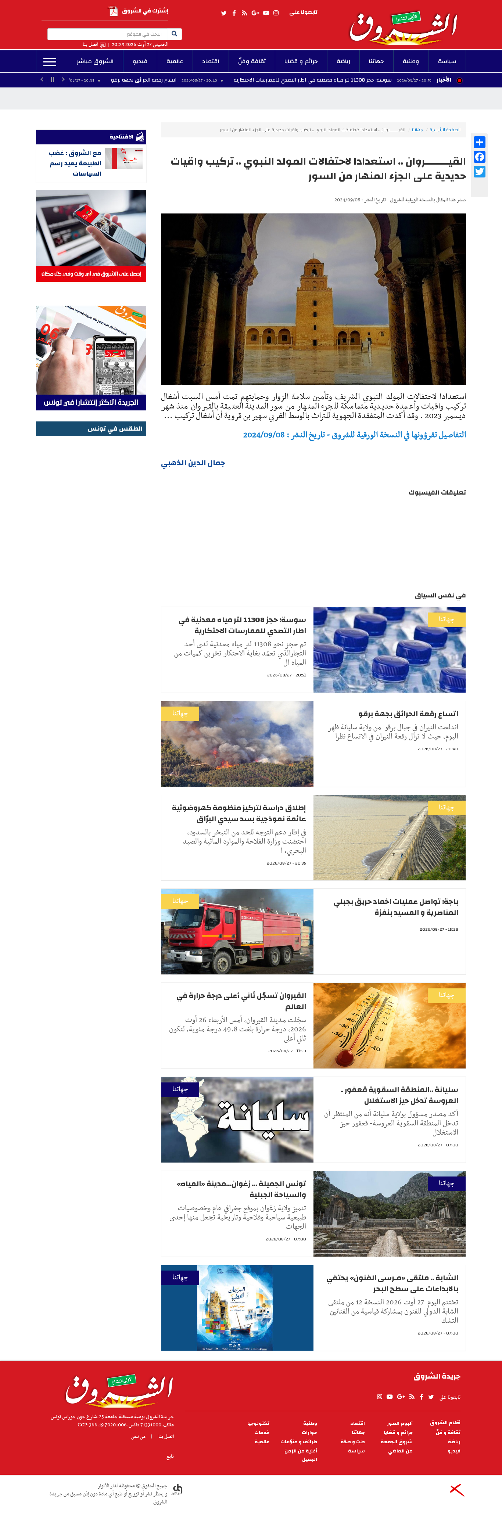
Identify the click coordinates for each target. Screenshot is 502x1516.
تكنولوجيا (258, 1423)
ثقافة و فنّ (448, 1433)
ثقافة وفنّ (252, 61)
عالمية (174, 61)
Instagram (276, 13)
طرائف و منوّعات (298, 1442)
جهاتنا (376, 61)
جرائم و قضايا (301, 61)
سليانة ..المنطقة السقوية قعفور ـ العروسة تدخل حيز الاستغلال (399, 1095)
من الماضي (400, 1451)
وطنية (411, 61)
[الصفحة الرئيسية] (407, 22)
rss (244, 13)
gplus (255, 13)
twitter (224, 13)
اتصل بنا (90, 44)
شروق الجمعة (397, 1442)
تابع (170, 1456)
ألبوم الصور (400, 1423)
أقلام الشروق (445, 1423)
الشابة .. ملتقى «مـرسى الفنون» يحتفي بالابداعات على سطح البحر (392, 1283)
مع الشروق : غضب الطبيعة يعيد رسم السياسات (75, 163)
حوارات (309, 1433)
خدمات (261, 1433)
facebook (234, 13)
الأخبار (444, 79)
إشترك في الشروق (145, 11)
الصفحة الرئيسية (445, 130)
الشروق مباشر (95, 61)
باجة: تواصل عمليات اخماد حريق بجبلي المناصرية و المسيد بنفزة (396, 907)
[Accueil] (117, 1388)
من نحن (138, 1436)
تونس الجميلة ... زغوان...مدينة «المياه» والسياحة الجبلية (241, 1189)
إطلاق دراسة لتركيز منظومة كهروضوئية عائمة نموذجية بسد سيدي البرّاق (239, 813)
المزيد (49, 62)
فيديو (140, 61)
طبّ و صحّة (353, 1442)
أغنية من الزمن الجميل (300, 1455)
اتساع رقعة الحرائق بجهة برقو (209, 80)
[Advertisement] (91, 548)
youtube (266, 13)
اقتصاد (210, 61)
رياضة (343, 61)
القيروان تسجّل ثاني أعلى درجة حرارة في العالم (241, 1001)
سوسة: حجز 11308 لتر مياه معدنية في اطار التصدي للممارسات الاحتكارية (378, 80)
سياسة (447, 61)
